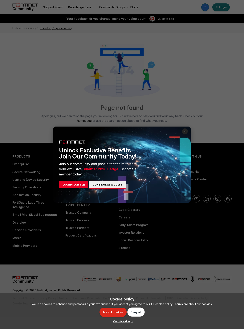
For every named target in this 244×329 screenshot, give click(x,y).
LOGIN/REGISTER (74, 184)
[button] (122, 321)
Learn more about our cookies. (193, 304)
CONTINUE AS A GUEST (108, 184)
